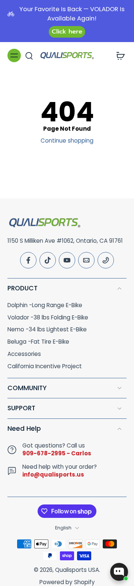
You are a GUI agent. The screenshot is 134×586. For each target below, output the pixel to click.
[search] (29, 55)
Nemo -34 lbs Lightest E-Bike (47, 329)
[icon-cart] (118, 55)
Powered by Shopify (67, 582)
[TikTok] (47, 260)
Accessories (24, 354)
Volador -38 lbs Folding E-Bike (47, 317)
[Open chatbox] (119, 572)
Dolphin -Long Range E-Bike (44, 305)
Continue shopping (67, 140)
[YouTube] (67, 260)
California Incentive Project (44, 366)
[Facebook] (28, 260)
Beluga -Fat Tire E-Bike (38, 341)
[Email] (86, 260)
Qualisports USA (77, 570)
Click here (67, 31)
